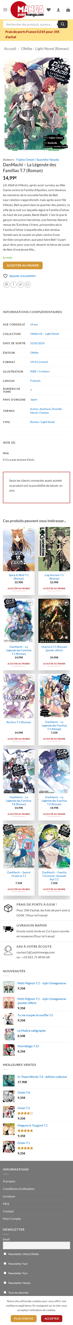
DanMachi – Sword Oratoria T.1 (18, 874)
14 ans (34, 324)
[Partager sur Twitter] (20, 284)
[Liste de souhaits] (49, 9)
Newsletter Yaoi (18, 1263)
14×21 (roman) (39, 361)
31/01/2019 (37, 343)
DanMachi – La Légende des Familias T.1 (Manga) (54, 725)
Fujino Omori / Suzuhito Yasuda (37, 159)
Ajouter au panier (23, 265)
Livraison (9, 1196)
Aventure (45, 409)
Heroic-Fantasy (39, 412)
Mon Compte (12, 1218)
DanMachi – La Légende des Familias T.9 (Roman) (54, 801)
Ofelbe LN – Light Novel (44, 333)
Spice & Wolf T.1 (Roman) (19, 577)
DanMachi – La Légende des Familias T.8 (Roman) (18, 801)
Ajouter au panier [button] (19, 588)
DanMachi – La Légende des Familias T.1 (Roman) (18, 650)
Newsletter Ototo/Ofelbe (23, 1254)
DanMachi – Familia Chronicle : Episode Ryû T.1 (54, 876)
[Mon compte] (58, 9)
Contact (8, 1211)
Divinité (57, 409)
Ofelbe (34, 352)
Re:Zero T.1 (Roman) (18, 722)
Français (35, 380)
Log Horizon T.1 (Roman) (54, 577)
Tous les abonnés (18, 1292)
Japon (33, 399)
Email (6, 1239)
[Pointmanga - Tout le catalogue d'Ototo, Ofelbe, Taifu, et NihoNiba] (27, 9)
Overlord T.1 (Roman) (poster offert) (54, 648)
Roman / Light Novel (42, 422)
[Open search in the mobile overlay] (35, 24)
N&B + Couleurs (40, 371)
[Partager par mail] (27, 284)
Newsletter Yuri (17, 1273)
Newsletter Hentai (19, 1282)
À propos (9, 1181)
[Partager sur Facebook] (13, 284)
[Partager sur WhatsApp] (6, 284)
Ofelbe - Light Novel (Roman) (45, 48)
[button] (5, 9)
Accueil (10, 48)
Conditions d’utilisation (18, 1188)
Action (34, 409)
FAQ (6, 1203)
